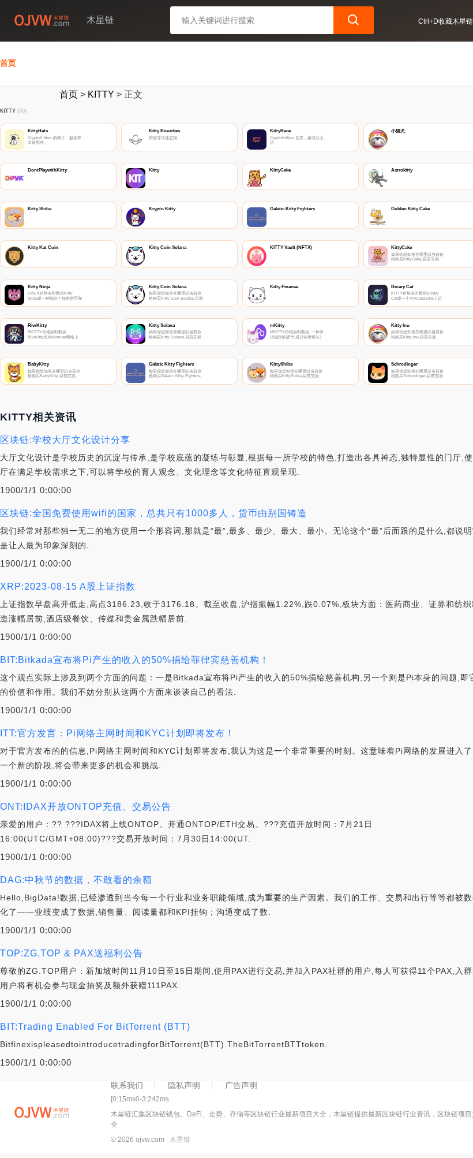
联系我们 (127, 1085)
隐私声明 (184, 1085)
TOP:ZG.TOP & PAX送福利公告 (71, 953)
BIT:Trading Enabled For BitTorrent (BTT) (95, 1027)
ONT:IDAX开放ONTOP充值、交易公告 (85, 806)
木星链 (180, 1139)
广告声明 (241, 1085)
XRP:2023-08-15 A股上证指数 (68, 586)
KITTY (101, 94)
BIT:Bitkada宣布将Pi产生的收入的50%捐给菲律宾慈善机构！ (134, 660)
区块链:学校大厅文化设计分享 (65, 440)
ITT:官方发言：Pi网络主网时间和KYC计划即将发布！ (117, 733)
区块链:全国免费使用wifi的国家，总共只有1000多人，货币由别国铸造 (153, 513)
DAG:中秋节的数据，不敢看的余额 (76, 880)
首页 (8, 63)
